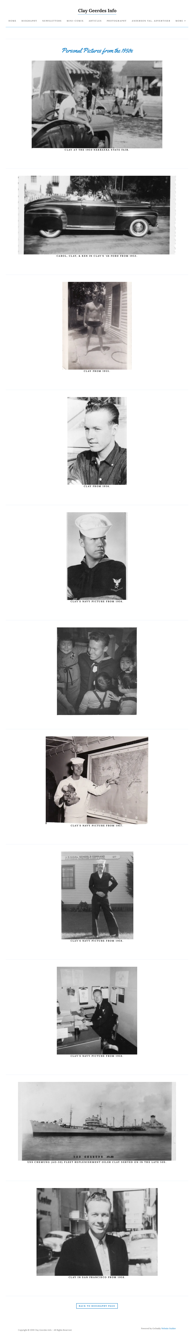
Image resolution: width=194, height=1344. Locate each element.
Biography (29, 21)
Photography (117, 21)
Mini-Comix (75, 21)
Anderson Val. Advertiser (151, 21)
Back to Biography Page (97, 1306)
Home (12, 21)
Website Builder (168, 1328)
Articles (95, 21)
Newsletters (52, 21)
